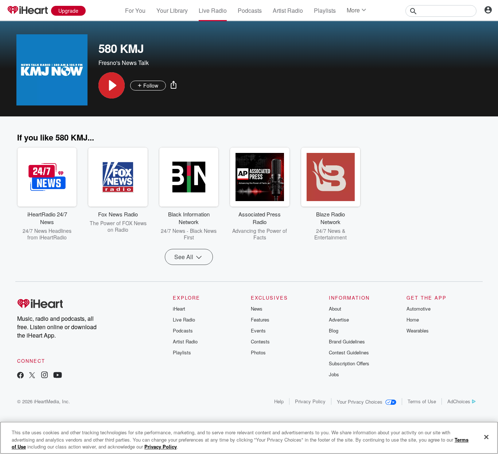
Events (258, 330)
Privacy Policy (310, 401)
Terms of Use (422, 401)
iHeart (179, 308)
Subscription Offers (349, 363)
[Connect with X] (32, 376)
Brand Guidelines (347, 341)
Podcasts (250, 10)
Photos (258, 352)
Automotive (418, 308)
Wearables (417, 330)
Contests (260, 341)
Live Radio (213, 10)
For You (135, 10)
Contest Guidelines (349, 352)
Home (412, 319)
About (335, 308)
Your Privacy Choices (359, 401)
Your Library (172, 10)
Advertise (339, 319)
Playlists (325, 10)
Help (279, 401)
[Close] (486, 437)
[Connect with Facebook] (20, 376)
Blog (333, 330)
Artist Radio (288, 10)
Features (260, 319)
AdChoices (458, 401)
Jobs (334, 374)
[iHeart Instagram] (44, 376)
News (256, 308)
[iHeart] (27, 10)
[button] (111, 85)
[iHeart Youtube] (57, 376)
